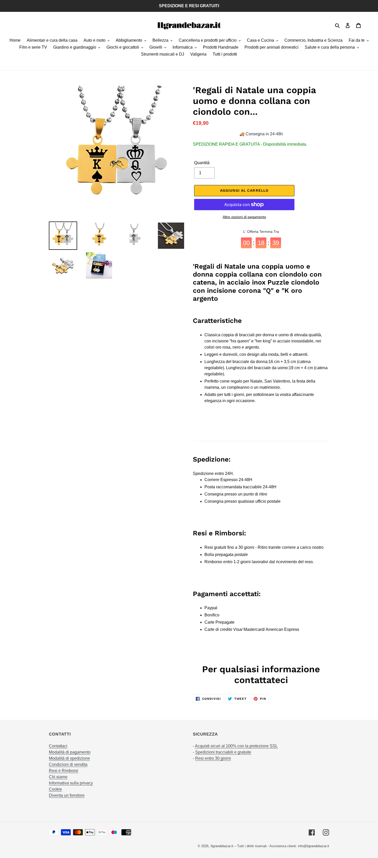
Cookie (55, 789)
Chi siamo (58, 777)
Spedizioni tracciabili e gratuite (223, 752)
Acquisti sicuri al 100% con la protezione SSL (236, 746)
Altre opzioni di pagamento (244, 217)
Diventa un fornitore (67, 795)
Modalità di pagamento (70, 752)
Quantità (202, 163)
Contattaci (58, 746)
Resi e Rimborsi (63, 770)
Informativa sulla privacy (71, 783)
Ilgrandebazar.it (222, 846)
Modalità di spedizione (69, 758)
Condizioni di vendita (68, 764)
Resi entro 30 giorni (213, 758)
